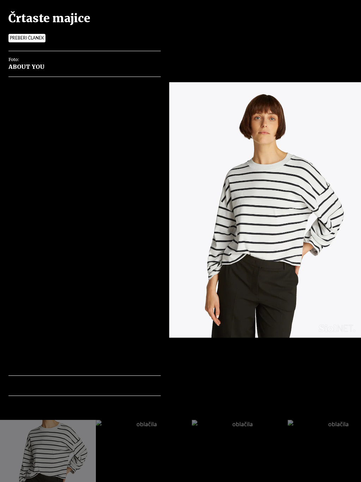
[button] (44, 385)
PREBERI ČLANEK (27, 38)
